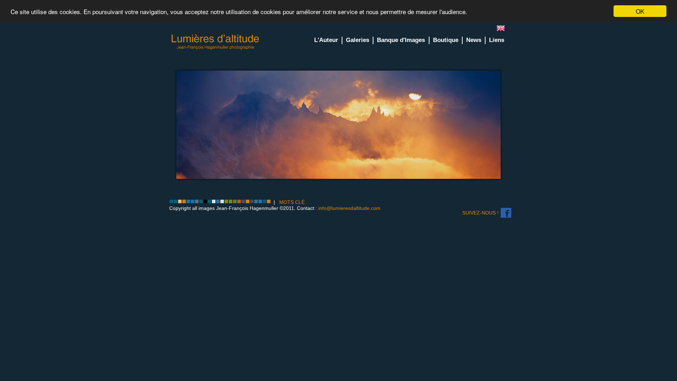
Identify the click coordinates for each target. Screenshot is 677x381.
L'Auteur (326, 40)
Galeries (357, 40)
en (503, 30)
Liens (496, 40)
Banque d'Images (401, 40)
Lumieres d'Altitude (215, 42)
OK (640, 11)
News (473, 40)
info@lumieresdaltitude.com (349, 208)
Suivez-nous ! (480, 213)
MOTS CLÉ (292, 202)
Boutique (445, 40)
